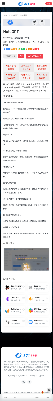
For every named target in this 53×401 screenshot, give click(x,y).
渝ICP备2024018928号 (32, 392)
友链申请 (11, 375)
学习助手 (23, 15)
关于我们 (41, 375)
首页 (5, 15)
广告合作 (31, 375)
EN (34, 42)
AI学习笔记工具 (24, 42)
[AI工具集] (26, 3)
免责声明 (21, 375)
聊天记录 (41, 42)
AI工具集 (21, 392)
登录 (48, 3)
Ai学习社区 (13, 15)
